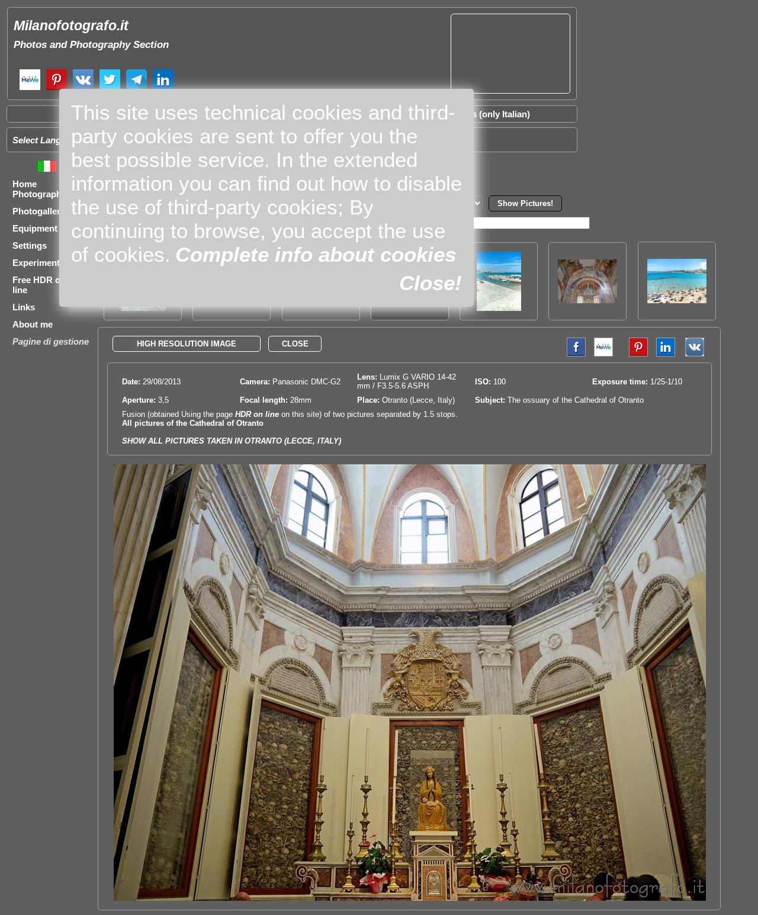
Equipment (34, 228)
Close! (430, 282)
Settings (29, 245)
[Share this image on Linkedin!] (665, 353)
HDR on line (257, 414)
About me (32, 324)
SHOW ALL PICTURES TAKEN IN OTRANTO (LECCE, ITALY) (231, 440)
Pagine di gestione (50, 341)
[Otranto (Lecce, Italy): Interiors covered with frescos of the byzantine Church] (587, 300)
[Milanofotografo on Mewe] (30, 89)
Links (23, 307)
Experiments (38, 263)
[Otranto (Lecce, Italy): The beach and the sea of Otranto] (676, 300)
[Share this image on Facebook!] (573, 353)
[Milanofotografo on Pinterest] (56, 89)
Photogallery (38, 211)
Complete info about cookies (315, 254)
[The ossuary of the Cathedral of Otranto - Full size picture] (410, 898)
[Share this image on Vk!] (697, 353)
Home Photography (39, 189)
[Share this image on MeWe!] (603, 353)
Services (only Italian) (485, 114)
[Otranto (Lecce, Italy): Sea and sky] (499, 308)
